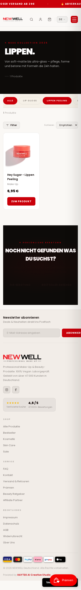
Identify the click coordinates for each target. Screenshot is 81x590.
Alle (10, 100)
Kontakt (8, 475)
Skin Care (9, 445)
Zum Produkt (21, 201)
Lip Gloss (30, 100)
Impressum (10, 517)
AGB (5, 530)
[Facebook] (15, 389)
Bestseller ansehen (56, 284)
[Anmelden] (40, 19)
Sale (6, 451)
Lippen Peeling (57, 100)
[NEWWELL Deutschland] (13, 19)
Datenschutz (11, 524)
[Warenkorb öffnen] (49, 19)
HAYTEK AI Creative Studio (34, 574)
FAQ (5, 469)
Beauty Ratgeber (14, 494)
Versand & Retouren (16, 481)
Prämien (8, 487)
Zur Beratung (20, 284)
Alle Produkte (11, 426)
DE (60, 19)
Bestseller (9, 433)
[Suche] (31, 19)
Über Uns (9, 542)
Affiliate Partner (13, 500)
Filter (13, 125)
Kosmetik (9, 439)
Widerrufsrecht (12, 536)
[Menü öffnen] (74, 19)
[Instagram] (6, 389)
